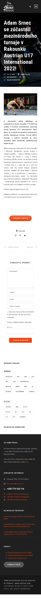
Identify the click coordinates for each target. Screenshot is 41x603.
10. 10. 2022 (11, 64)
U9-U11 (25, 396)
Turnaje (31, 381)
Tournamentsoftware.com (17, 548)
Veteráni (22, 406)
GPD (7, 371)
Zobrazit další (13, 554)
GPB (25, 366)
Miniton (8, 376)
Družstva (9, 366)
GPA (18, 366)
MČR (25, 376)
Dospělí (8, 396)
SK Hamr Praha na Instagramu (18, 486)
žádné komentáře (13, 69)
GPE (14, 371)
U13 (23, 401)
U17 (23, 67)
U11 (16, 401)
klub (27, 451)
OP (32, 376)
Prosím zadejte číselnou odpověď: (19, 312)
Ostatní (8, 381)
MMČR (17, 376)
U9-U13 (8, 401)
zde (27, 179)
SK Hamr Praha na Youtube (17, 489)
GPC (32, 366)
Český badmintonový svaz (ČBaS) (20, 542)
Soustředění (20, 381)
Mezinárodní (12, 67)
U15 (30, 401)
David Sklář (25, 64)
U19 (14, 406)
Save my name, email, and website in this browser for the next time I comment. (20, 304)
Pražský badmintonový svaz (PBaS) (20, 545)
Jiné (17, 396)
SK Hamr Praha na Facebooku (18, 484)
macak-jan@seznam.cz (15, 473)
